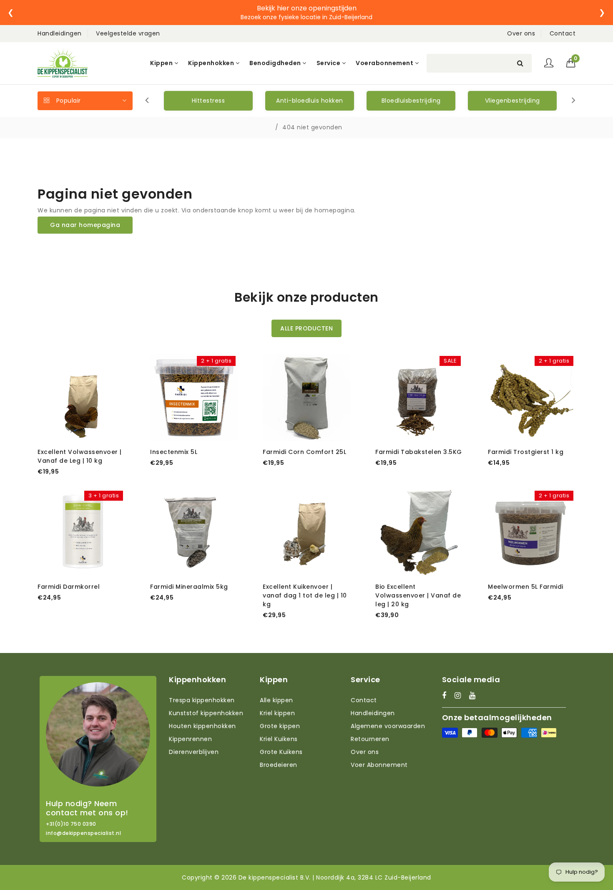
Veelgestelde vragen (128, 33)
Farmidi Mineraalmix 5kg (189, 586)
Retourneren (370, 739)
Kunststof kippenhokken (206, 713)
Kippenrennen (190, 739)
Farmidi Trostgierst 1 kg (525, 452)
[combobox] (479, 63)
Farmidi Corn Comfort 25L (304, 452)
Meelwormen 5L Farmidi (525, 586)
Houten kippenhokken (202, 726)
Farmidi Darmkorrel (69, 586)
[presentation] (147, 101)
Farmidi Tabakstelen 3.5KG (418, 452)
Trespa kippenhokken (202, 700)
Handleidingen (60, 33)
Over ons (521, 33)
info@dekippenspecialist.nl (83, 833)
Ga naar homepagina (85, 225)
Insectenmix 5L (173, 452)
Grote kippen (280, 726)
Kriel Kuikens (279, 739)
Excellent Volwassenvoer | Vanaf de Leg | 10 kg (80, 456)
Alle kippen (276, 700)
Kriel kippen (277, 713)
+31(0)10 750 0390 (71, 824)
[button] (571, 63)
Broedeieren (278, 765)
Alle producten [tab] (306, 328)
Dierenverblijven (194, 752)
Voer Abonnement (379, 765)
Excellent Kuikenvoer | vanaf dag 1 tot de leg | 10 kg (305, 595)
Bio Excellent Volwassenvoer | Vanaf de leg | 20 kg (418, 595)
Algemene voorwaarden (388, 726)
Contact (563, 33)
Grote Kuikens (281, 752)
